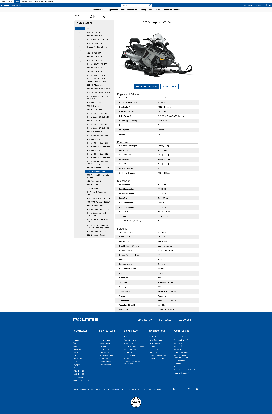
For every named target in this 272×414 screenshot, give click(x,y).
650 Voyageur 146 (94, 181)
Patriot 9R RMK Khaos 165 (97, 154)
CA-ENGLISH (185, 319)
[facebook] (174, 389)
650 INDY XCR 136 (94, 68)
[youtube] (197, 389)
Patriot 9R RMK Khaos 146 (97, 135)
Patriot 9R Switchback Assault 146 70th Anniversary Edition (98, 226)
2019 (79, 50)
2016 (79, 61)
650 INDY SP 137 (94, 53)
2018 (79, 54)
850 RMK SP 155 (94, 106)
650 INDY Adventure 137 (96, 43)
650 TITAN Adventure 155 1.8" (98, 202)
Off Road (10, 2)
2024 (79, 32)
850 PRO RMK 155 (94, 110)
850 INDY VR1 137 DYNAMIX (98, 92)
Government (49, 2)
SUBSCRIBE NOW (144, 319)
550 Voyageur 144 (94, 185)
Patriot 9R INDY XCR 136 (97, 75)
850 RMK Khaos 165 (95, 150)
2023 (79, 35)
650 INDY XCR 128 (94, 57)
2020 (79, 47)
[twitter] (189, 389)
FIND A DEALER (165, 319)
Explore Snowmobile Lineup (146, 86)
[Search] (150, 5)
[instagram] (181, 389)
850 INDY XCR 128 (94, 60)
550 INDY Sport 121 (95, 85)
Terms (124, 389)
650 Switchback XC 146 (96, 231)
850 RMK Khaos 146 (95, 132)
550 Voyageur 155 (94, 188)
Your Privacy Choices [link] (109, 389)
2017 (79, 58)
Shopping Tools (112, 9)
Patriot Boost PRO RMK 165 (98, 128)
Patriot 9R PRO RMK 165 (97, 124)
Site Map (90, 389)
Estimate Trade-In (169, 86)
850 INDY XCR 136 (94, 71)
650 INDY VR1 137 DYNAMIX (98, 89)
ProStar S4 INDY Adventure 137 (97, 48)
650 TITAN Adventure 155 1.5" (98, 198)
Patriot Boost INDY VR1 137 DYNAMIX (98, 97)
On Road (24, 2)
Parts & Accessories (129, 9)
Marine (31, 2)
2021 (79, 43)
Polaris (3, 2)
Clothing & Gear (146, 9)
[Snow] (11, 5)
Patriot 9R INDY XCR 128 (97, 64)
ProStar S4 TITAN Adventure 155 (98, 193)
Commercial (39, 2)
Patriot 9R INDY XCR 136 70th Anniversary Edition (97, 80)
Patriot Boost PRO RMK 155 (98, 117)
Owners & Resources (172, 9)
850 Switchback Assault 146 (98, 209)
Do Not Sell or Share (154, 389)
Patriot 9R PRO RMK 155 (97, 113)
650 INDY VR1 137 (94, 32)
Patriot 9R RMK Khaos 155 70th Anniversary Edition (97, 163)
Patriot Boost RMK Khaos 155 (98, 147)
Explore (158, 9)
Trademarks (142, 389)
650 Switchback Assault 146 (98, 206)
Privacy (98, 389)
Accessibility (132, 389)
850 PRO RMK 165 (94, 121)
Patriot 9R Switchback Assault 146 (98, 220)
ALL (89, 28)
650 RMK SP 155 (94, 102)
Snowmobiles (98, 9)
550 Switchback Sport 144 (97, 235)
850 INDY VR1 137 (94, 36)
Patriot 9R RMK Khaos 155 (97, 143)
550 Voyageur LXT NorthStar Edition (98, 176)
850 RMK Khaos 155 (95, 139)
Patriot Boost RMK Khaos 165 (98, 158)
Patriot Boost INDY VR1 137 (98, 39)
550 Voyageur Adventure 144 (98, 168)
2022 (79, 39)
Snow (17, 2)
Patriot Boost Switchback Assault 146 (96, 214)
